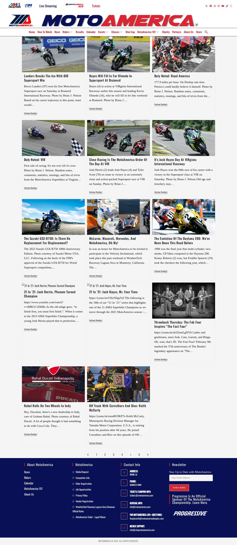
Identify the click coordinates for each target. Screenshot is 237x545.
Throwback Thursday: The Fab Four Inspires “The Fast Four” (177, 324)
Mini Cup (130, 32)
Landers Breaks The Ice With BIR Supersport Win (46, 77)
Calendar (91, 32)
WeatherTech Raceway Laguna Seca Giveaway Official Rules (94, 509)
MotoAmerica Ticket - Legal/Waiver (91, 517)
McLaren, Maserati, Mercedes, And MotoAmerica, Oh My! (112, 240)
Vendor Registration (84, 501)
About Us (188, 32)
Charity (166, 32)
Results (80, 32)
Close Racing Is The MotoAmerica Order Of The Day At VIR (118, 161)
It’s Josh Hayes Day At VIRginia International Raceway (175, 161)
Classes (115, 32)
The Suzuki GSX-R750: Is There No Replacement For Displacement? (47, 240)
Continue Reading (30, 113)
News (57, 32)
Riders (66, 32)
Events (101, 32)
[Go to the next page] (148, 454)
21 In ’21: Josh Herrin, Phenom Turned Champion (50, 293)
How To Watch (45, 32)
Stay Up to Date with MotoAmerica (190, 472)
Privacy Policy (82, 495)
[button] (206, 32)
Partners (176, 32)
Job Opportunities (83, 489)
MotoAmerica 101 (146, 32)
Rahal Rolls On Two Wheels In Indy (47, 405)
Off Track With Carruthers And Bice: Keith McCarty (117, 407)
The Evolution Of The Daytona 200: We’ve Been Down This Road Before (182, 240)
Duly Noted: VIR (34, 159)
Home (32, 32)
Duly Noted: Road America (172, 75)
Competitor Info (82, 478)
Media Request (82, 472)
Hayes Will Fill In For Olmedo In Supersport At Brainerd (110, 77)
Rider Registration (84, 483)
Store (199, 32)
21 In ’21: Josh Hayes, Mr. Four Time (113, 291)
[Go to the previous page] (88, 454)
